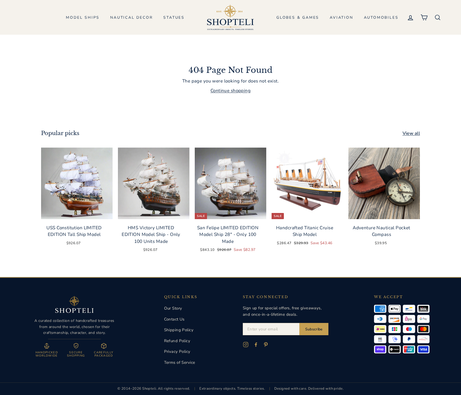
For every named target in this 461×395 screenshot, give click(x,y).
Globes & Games (297, 17)
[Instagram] (246, 344)
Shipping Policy (178, 330)
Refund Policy (177, 340)
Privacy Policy (177, 351)
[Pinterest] (266, 344)
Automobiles (381, 17)
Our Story (173, 308)
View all (411, 133)
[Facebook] (256, 344)
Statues (174, 17)
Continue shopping (230, 91)
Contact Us (174, 319)
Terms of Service (179, 362)
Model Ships (83, 17)
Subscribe (314, 329)
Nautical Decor (131, 17)
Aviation (341, 17)
